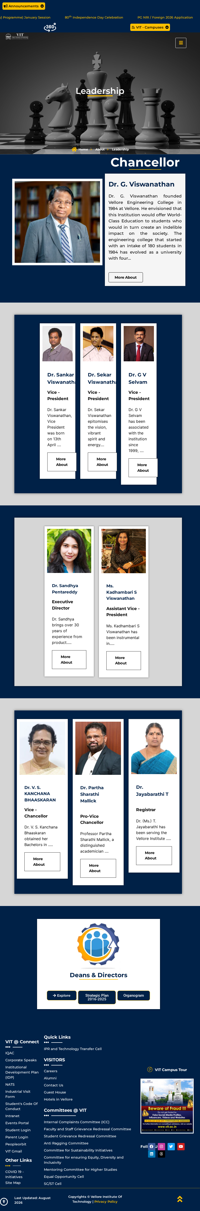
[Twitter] (171, 1146)
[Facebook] (151, 1146)
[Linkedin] (151, 1154)
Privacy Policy (106, 1201)
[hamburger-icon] (180, 43)
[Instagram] (161, 1146)
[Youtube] (181, 1146)
